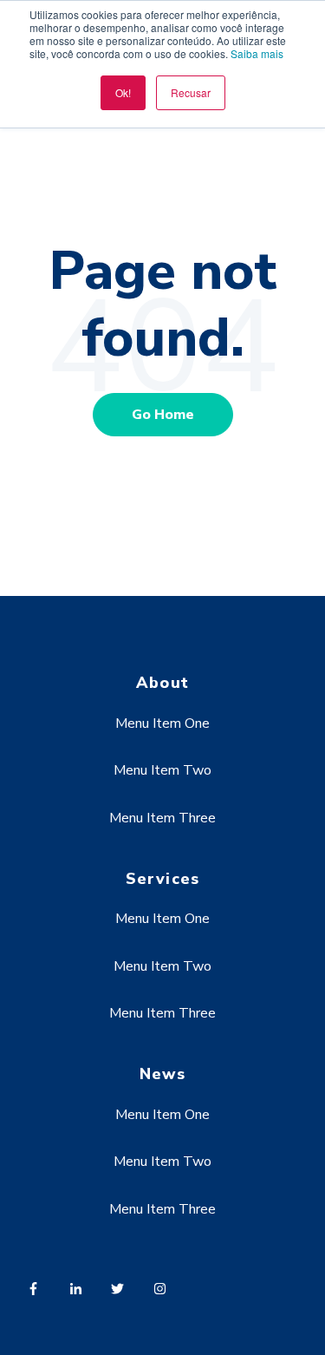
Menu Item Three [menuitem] (162, 818)
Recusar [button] (191, 92)
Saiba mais (257, 53)
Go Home (163, 414)
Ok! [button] (123, 92)
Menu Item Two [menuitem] (162, 770)
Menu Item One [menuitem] (162, 723)
